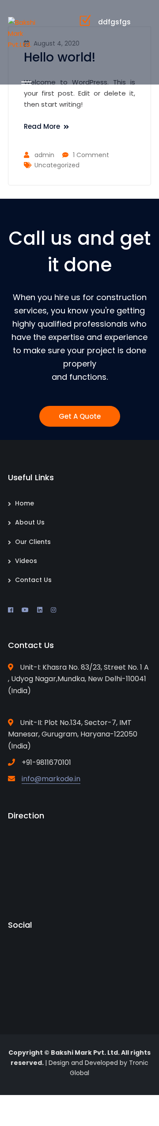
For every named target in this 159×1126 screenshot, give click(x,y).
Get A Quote (80, 416)
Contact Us (33, 579)
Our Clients (33, 541)
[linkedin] (39, 609)
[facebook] (10, 609)
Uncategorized (57, 165)
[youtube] (25, 609)
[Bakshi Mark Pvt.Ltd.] (22, 33)
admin (44, 154)
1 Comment (91, 154)
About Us (30, 522)
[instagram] (53, 609)
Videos (26, 560)
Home (24, 503)
